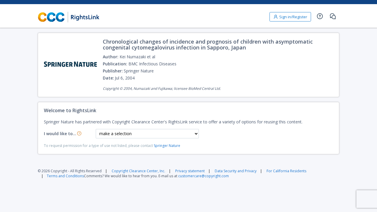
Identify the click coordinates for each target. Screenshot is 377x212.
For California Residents (286, 170)
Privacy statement (190, 170)
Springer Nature (167, 145)
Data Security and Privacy (236, 170)
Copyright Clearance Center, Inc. (138, 170)
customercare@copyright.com (203, 175)
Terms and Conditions (65, 175)
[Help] (320, 16)
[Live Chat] (333, 16)
